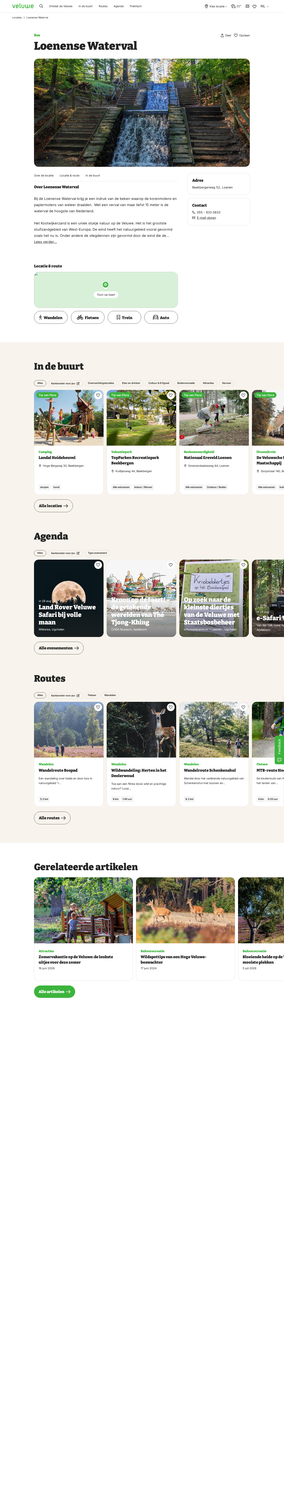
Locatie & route (69, 175)
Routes (103, 6)
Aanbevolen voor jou (63, 383)
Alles (40, 383)
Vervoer (226, 383)
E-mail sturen (206, 218)
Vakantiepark (121, 452)
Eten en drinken (131, 383)
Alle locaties (50, 505)
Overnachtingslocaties (101, 383)
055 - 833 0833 (208, 212)
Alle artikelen (51, 991)
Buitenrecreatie (186, 383)
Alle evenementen (56, 648)
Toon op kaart (106, 294)
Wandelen (110, 695)
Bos (37, 35)
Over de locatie (44, 175)
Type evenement (97, 552)
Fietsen (92, 695)
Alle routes (49, 818)
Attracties (208, 383)
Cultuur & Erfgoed (158, 383)
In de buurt (86, 6)
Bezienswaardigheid (199, 452)
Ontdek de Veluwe (60, 6)
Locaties (17, 17)
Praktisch (136, 6)
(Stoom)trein (266, 452)
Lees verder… (45, 242)
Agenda (119, 6)
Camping (45, 452)
